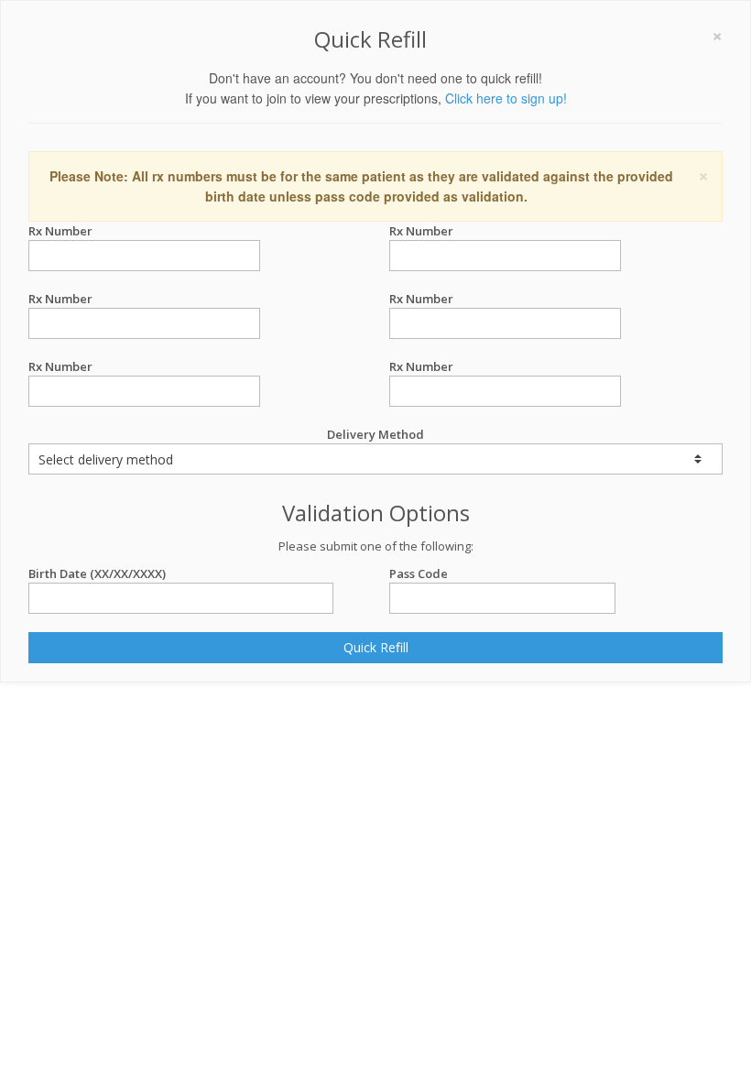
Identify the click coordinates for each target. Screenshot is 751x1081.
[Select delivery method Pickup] (375, 459)
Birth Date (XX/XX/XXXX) (97, 573)
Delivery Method (375, 434)
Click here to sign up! (506, 98)
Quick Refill (375, 647)
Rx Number (60, 231)
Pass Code (418, 573)
